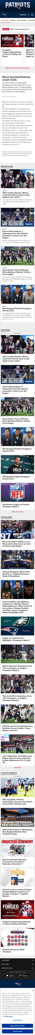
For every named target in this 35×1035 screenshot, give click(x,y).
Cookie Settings (17, 1020)
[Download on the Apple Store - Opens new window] (10, 975)
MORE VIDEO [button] (17, 767)
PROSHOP (23, 15)
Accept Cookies (17, 1031)
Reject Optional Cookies (17, 1026)
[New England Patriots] (17, 984)
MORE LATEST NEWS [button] (17, 511)
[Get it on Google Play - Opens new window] (24, 976)
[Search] (29, 15)
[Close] (33, 990)
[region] (17, 1011)
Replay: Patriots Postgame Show (20, 29)
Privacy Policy (8, 1016)
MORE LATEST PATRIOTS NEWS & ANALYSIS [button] (17, 68)
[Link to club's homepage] (4, 14)
